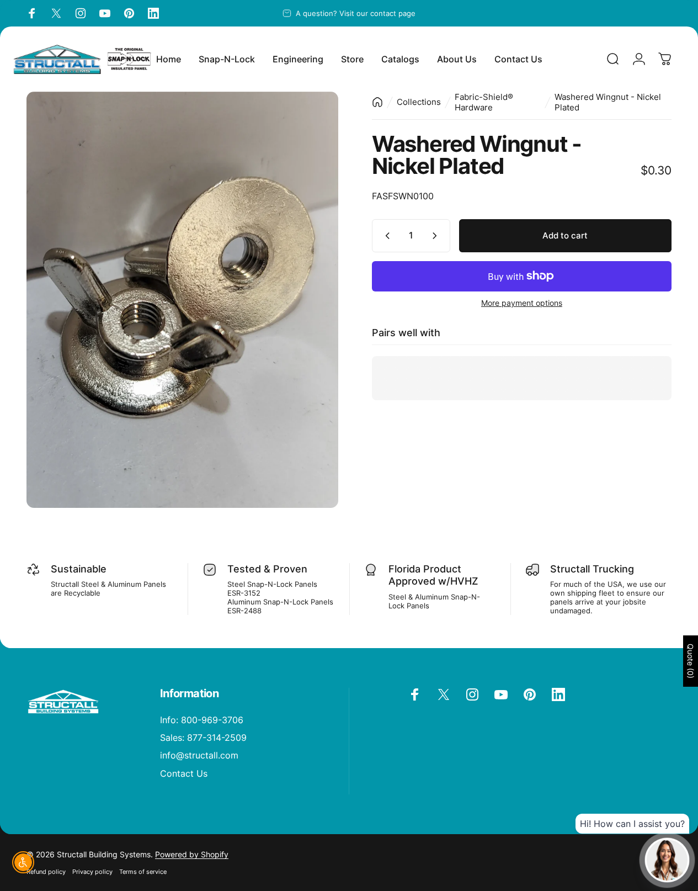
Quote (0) (690, 661)
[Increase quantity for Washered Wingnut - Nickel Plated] (437, 236)
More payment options (521, 302)
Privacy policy (92, 872)
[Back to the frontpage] (377, 102)
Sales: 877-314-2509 (203, 737)
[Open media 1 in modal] (182, 300)
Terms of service (143, 872)
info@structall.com (199, 755)
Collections (419, 102)
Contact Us (183, 773)
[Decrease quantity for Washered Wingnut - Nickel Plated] (385, 236)
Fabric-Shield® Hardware (484, 102)
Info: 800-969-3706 (201, 719)
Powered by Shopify (191, 854)
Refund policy (46, 872)
